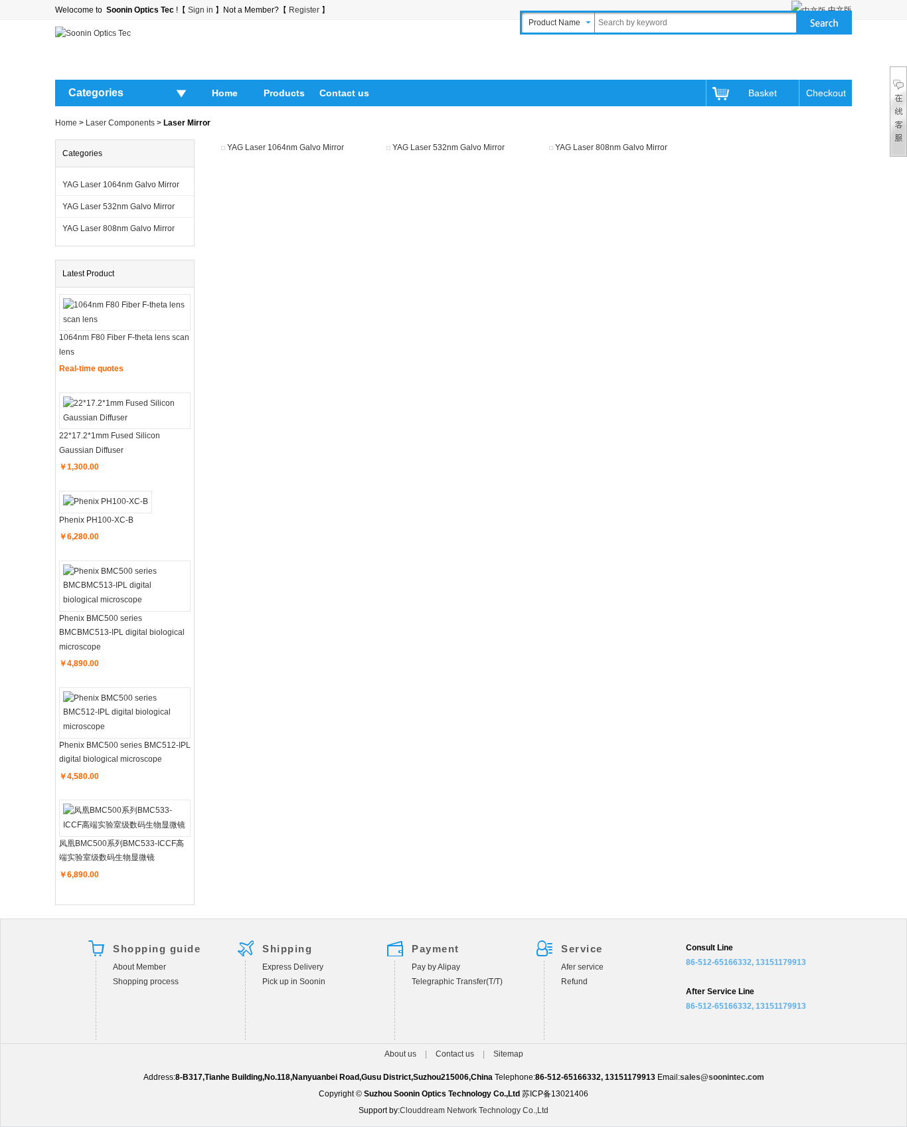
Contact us (344, 93)
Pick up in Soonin (293, 981)
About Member (139, 967)
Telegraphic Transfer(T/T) (457, 981)
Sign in (200, 10)
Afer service (582, 967)
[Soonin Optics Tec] (93, 33)
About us (400, 1054)
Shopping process (146, 981)
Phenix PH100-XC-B (96, 520)
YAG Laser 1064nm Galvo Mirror (120, 184)
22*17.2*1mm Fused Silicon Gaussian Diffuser (109, 443)
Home (225, 93)
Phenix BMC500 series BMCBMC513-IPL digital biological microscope (122, 632)
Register (304, 10)
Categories (96, 92)
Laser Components (120, 123)
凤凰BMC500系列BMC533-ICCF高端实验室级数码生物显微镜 (121, 851)
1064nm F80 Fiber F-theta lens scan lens (124, 345)
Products (284, 93)
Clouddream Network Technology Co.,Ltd (474, 1110)
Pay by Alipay (436, 967)
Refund (574, 981)
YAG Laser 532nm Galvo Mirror (118, 206)
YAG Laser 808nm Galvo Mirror (118, 228)
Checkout (825, 93)
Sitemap (508, 1054)
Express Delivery (292, 967)
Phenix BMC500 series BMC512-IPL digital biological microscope (125, 752)
